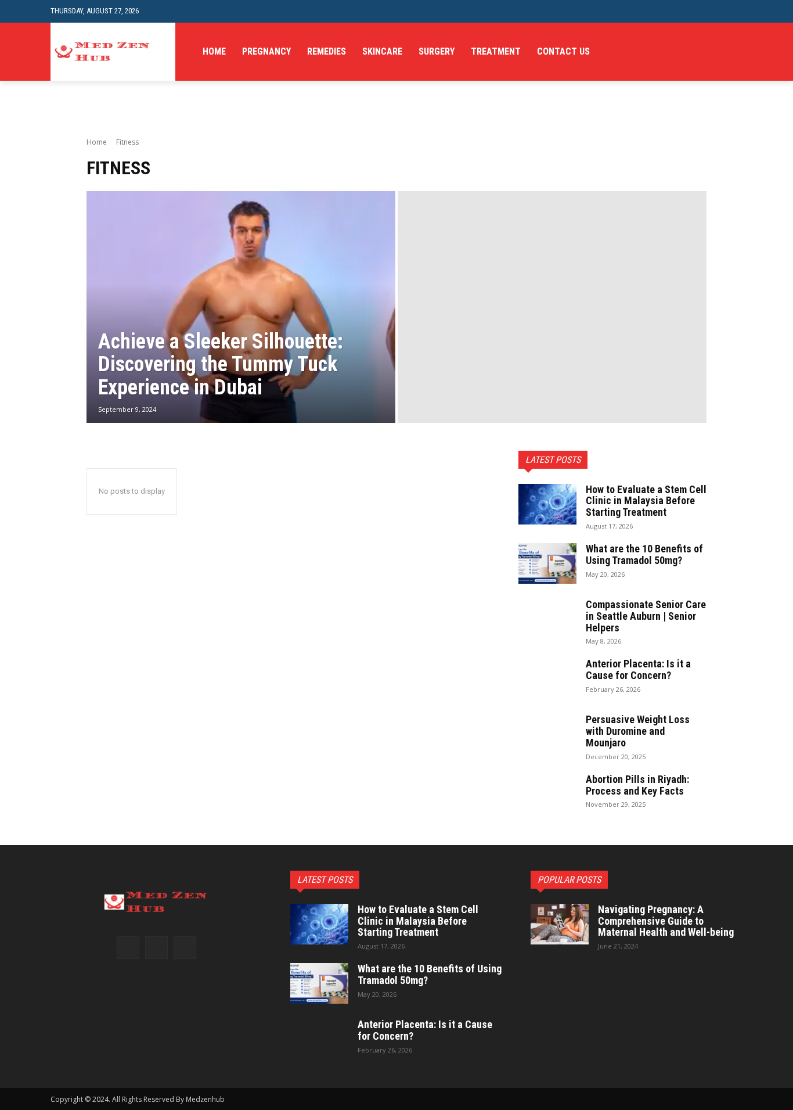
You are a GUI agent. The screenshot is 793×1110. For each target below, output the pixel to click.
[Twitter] (185, 947)
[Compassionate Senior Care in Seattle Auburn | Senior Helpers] (547, 619)
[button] (733, 11)
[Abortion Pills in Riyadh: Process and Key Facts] (547, 794)
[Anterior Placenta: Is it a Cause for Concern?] (547, 678)
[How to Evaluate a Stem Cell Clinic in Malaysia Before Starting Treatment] (547, 504)
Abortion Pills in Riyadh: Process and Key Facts (637, 785)
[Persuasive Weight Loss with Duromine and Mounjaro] (547, 734)
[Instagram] (156, 947)
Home (96, 142)
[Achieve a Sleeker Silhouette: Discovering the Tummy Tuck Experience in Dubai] (240, 307)
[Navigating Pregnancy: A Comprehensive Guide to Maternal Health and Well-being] (560, 924)
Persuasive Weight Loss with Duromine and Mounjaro (638, 731)
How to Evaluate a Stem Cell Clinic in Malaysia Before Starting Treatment (646, 501)
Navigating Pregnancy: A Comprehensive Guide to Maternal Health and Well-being (666, 921)
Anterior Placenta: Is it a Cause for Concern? (638, 669)
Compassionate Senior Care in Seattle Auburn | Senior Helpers (646, 616)
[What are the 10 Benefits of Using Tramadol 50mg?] (547, 563)
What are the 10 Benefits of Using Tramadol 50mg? (644, 554)
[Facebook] (128, 947)
